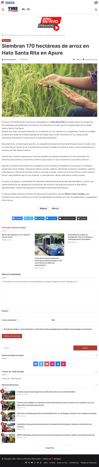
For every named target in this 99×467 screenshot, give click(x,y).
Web (53, 320)
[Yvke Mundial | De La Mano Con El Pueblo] (19, 9)
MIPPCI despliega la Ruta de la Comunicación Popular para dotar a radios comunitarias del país (56, 435)
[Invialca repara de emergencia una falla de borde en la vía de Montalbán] (8, 395)
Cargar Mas (49, 448)
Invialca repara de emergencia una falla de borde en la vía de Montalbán (46, 392)
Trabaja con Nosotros (89, 463)
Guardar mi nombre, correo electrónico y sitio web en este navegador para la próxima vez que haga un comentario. (48, 329)
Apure (44, 208)
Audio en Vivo (62, 463)
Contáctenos (74, 463)
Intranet (52, 463)
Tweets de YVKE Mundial (11, 379)
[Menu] (3, 10)
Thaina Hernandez (10, 59)
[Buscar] (96, 10)
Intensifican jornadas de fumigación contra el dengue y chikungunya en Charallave (80, 237)
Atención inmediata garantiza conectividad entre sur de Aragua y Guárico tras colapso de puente (56, 413)
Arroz (56, 208)
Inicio (5, 35)
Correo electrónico (10, 320)
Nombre (5, 311)
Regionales (13, 35)
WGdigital (57, 459)
